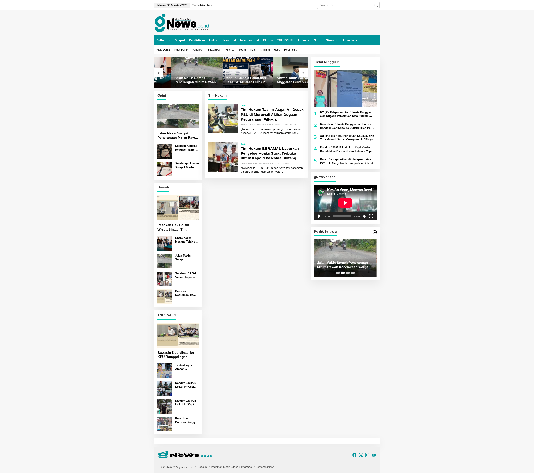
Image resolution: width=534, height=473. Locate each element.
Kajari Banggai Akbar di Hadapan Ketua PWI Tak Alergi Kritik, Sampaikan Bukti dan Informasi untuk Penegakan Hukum (348, 161)
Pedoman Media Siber (224, 466)
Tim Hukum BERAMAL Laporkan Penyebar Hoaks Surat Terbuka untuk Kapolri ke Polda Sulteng (270, 154)
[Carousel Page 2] (343, 273)
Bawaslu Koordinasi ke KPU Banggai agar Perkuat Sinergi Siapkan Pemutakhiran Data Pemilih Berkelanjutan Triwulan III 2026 (187, 293)
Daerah (251, 124)
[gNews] (181, 23)
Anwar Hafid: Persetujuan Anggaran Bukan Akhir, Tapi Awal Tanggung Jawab (282, 80)
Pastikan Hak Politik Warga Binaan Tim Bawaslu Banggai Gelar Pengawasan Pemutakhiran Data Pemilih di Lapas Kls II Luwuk (176, 228)
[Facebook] (354, 455)
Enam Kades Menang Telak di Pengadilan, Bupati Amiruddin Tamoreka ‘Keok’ (186, 240)
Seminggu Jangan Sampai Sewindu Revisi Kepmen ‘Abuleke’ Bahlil (187, 165)
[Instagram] (367, 455)
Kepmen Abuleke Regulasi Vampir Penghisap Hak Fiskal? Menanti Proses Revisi (186, 148)
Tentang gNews (265, 466)
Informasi (246, 466)
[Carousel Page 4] (353, 273)
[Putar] (319, 216)
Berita (244, 124)
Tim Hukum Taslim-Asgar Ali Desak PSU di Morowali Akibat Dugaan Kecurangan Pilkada (272, 114)
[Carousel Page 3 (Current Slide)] (348, 273)
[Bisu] (364, 216)
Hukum (260, 124)
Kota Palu (252, 163)
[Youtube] (374, 455)
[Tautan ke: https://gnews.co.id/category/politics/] (374, 232)
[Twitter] (361, 455)
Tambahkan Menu (203, 5)
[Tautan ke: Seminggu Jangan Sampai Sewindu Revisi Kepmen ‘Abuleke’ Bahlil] (164, 169)
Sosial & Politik (272, 124)
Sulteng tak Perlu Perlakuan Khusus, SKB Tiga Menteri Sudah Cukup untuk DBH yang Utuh (348, 138)
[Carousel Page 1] (338, 273)
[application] (345, 202)
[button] (376, 5)
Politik (244, 105)
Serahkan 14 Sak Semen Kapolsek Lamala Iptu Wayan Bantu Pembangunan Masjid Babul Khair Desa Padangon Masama (186, 275)
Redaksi (202, 466)
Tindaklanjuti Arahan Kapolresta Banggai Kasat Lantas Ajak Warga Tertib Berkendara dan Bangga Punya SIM (185, 367)
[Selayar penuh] (371, 216)
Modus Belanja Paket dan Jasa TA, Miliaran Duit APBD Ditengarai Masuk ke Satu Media (231, 80)
